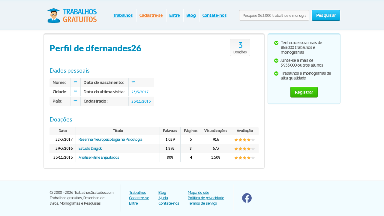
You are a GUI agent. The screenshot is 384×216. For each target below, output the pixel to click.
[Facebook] (247, 201)
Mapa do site (198, 192)
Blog (191, 15)
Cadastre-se (151, 15)
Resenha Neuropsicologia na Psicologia (110, 139)
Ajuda (163, 197)
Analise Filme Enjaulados (99, 157)
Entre (174, 15)
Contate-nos (214, 15)
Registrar (304, 92)
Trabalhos (123, 15)
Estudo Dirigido (90, 148)
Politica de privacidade (206, 197)
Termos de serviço (202, 203)
